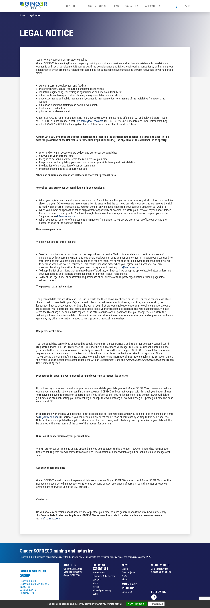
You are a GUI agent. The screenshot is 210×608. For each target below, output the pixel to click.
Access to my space (161, 571)
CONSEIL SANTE (28, 589)
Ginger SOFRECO (28, 581)
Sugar (95, 593)
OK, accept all (137, 603)
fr (189, 6)
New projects (128, 572)
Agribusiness (99, 572)
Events (125, 568)
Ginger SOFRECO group (33, 573)
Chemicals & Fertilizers (104, 576)
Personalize (156, 603)
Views (125, 579)
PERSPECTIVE (27, 592)
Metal (95, 583)
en (185, 6)
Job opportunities (159, 568)
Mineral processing (102, 590)
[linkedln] (154, 597)
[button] (175, 6)
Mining (96, 586)
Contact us (127, 591)
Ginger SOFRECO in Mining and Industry (72, 570)
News (124, 575)
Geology (97, 579)
